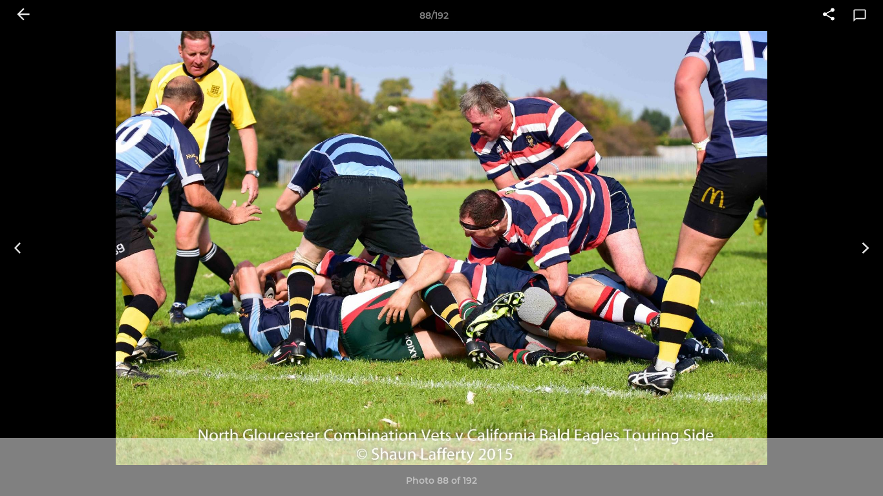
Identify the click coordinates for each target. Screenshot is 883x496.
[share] (828, 15)
